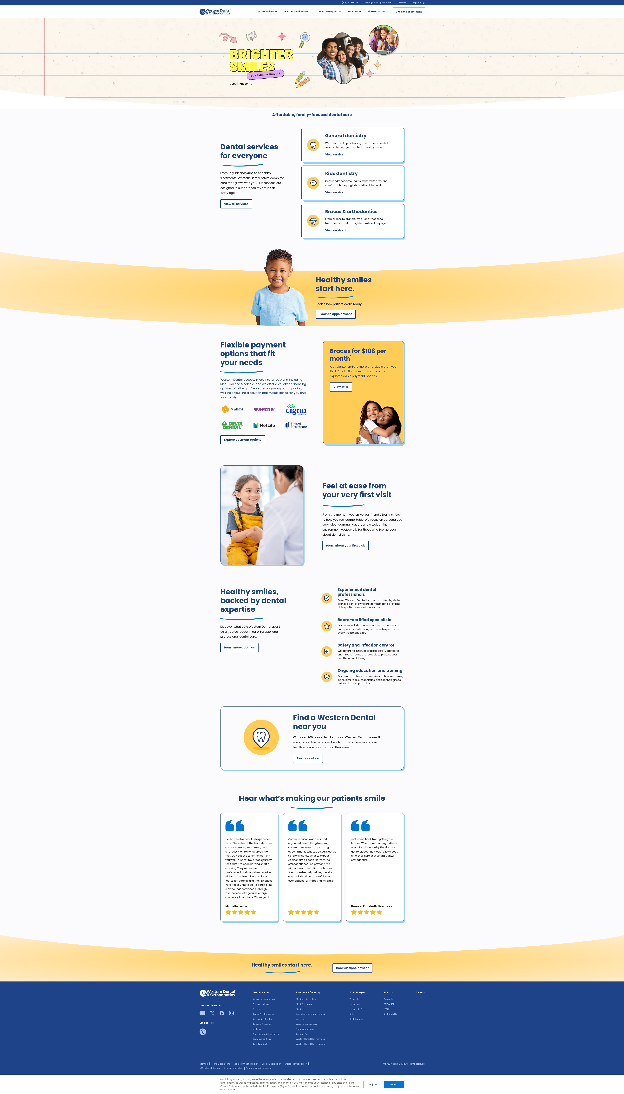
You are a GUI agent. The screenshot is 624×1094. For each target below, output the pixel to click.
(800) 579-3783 (350, 2)
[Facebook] (222, 1014)
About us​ (352, 11)
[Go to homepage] (215, 12)
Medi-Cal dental (304, 1004)
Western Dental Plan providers (310, 1044)
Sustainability (390, 1014)
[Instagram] (231, 1014)
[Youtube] (202, 1014)
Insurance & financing (296, 11)
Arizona (392, 15)
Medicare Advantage (306, 999)
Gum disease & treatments (266, 1034)
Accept (394, 1084)
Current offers (302, 1034)
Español (417, 2)
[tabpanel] (249, 867)
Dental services (265, 11)
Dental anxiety (356, 1019)
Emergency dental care (264, 999)
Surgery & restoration (263, 1019)
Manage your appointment (378, 2)
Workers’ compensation (307, 1024)
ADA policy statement (210, 1068)
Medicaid (300, 1009)
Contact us (365, 17)
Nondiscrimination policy (246, 1063)
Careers (420, 992)
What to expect (328, 11)
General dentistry (261, 1004)
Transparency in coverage (259, 1068)
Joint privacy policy (233, 1068)
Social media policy (271, 1063)
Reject (373, 1084)
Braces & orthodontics (263, 1014)
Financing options (305, 1029)
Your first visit (356, 999)
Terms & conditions (220, 1063)
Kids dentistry (259, 1009)
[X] (212, 1014)
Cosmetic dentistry (262, 1039)
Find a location (376, 11)
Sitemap (204, 1063)
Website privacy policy (296, 1063)
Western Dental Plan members (310, 1039)
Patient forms (356, 1004)
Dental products (260, 1044)
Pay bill (402, 2)
